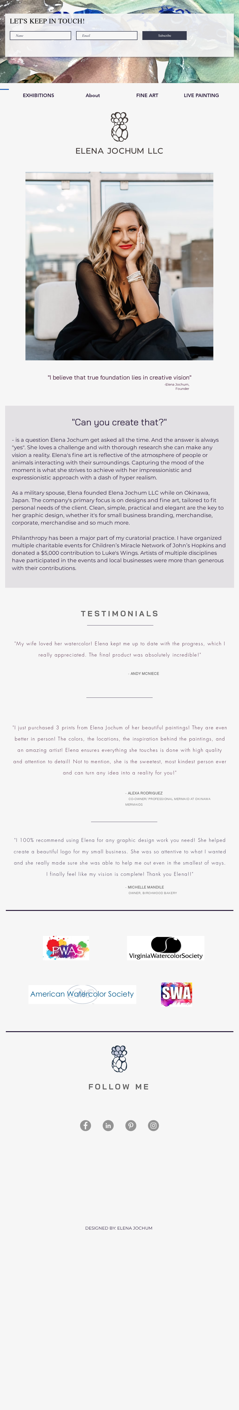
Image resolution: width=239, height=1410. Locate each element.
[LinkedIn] (108, 1125)
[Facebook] (85, 1125)
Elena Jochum (106, 727)
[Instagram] (153, 1125)
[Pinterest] (130, 1125)
